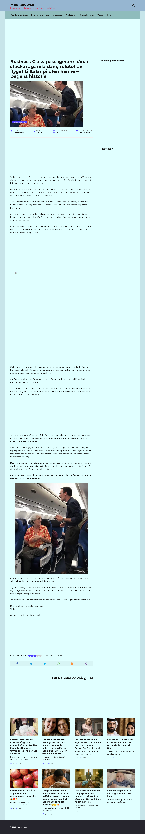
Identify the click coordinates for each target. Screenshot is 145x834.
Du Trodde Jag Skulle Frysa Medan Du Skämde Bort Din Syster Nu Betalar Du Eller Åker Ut (88, 743)
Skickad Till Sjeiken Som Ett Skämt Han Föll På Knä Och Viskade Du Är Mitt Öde (120, 743)
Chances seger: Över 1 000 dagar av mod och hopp (119, 793)
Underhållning (87, 15)
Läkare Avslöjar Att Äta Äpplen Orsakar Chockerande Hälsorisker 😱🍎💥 (23, 794)
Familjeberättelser (40, 15)
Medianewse (22, 4)
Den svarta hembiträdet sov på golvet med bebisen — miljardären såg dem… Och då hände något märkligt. (88, 796)
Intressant (57, 15)
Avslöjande (71, 15)
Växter (100, 15)
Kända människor (19, 15)
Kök (109, 15)
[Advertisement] (72, 40)
